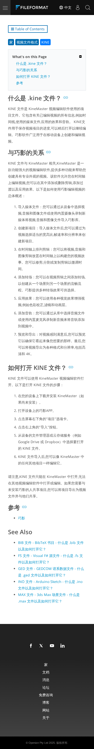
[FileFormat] (33, 7)
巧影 (21, 518)
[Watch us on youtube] (53, 646)
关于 (45, 717)
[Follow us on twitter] (42, 646)
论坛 (45, 687)
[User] (78, 7)
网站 (45, 710)
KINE (45, 42)
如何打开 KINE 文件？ (33, 76)
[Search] (87, 7)
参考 (19, 83)
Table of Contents (29, 29)
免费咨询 (46, 694)
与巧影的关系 (26, 70)
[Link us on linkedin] (63, 646)
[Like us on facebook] (32, 646)
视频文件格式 (27, 42)
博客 (45, 702)
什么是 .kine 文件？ (31, 63)
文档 (45, 672)
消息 (45, 679)
